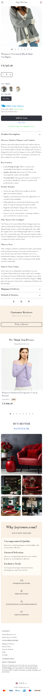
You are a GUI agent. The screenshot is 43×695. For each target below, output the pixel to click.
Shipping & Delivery (8, 644)
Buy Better (21, 424)
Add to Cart (21, 118)
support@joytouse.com (9, 634)
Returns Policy (6, 646)
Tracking (4, 655)
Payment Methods (7, 649)
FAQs (4, 652)
